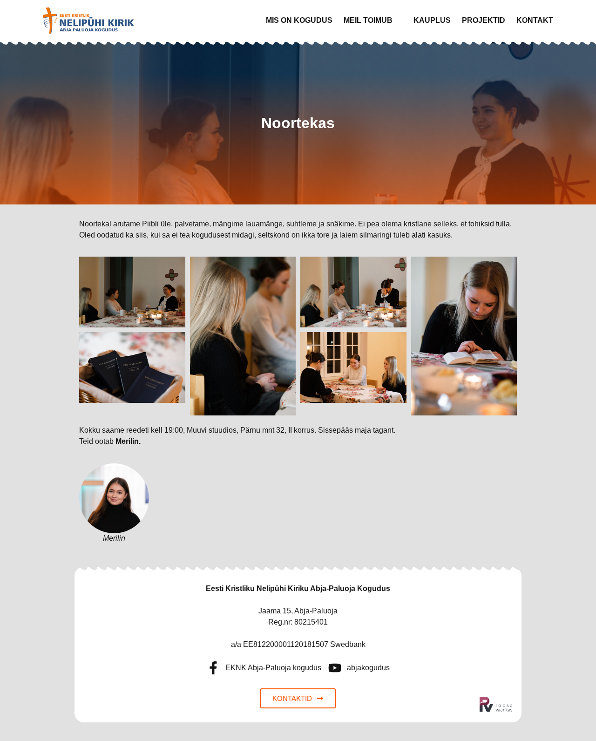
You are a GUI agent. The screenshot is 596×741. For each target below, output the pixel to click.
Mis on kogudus (299, 20)
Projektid (483, 20)
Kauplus (432, 20)
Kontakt (534, 20)
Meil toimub (368, 20)
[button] (373, 20)
